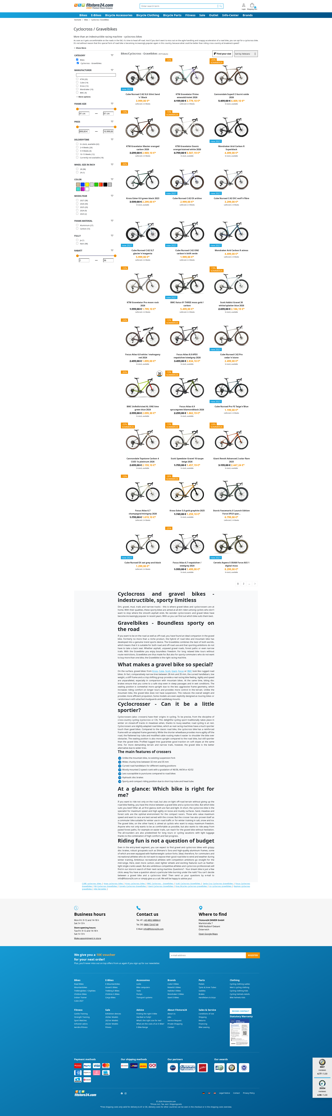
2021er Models (111, 1020)
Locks (138, 984)
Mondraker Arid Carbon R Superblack (231, 148)
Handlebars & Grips (207, 997)
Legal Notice (224, 1093)
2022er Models (111, 1024)
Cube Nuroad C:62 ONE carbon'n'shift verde (187, 252)
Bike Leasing (204, 1027)
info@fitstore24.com (153, 929)
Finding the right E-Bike (146, 1013)
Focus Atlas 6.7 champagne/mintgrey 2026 (143, 512)
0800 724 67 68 (151, 924)
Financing (203, 1024)
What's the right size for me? (148, 1020)
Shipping (203, 1017)
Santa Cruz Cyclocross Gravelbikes (218, 883)
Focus (181, 671)
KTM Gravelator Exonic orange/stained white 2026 (187, 148)
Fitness (190, 15)
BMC (189, 671)
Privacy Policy (249, 1093)
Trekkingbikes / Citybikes (85, 990)
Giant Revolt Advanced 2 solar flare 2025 (231, 460)
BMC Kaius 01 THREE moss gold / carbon (187, 304)
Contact (171, 1027)
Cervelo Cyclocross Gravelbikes (133, 886)
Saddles (202, 990)
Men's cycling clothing (239, 987)
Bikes (83, 15)
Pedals (201, 984)
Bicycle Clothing (147, 15)
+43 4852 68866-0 (152, 920)
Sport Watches (80, 1020)
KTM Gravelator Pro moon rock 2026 (143, 304)
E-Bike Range (142, 1027)
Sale (202, 15)
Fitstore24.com (169, 1101)
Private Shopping (175, 1024)
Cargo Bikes (110, 997)
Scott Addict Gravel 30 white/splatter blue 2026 (231, 304)
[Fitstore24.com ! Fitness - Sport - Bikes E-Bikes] (93, 6)
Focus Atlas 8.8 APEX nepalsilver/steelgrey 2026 (187, 356)
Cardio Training (81, 1013)
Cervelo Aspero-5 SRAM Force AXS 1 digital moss (231, 564)
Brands (248, 15)
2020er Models (111, 1017)
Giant (174, 671)
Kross (155, 671)
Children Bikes (80, 994)
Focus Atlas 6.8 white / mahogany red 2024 (142, 356)
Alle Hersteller (100, 889)
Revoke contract (240, 1011)
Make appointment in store (87, 938)
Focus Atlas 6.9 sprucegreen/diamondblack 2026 (187, 408)
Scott (167, 671)
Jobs (169, 1017)
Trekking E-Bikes (112, 990)
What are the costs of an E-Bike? (150, 1024)
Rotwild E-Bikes (174, 987)
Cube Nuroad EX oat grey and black (143, 562)
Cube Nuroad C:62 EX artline (187, 198)
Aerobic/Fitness (81, 1027)
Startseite (77, 20)
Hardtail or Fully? (143, 1017)
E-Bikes (96, 15)
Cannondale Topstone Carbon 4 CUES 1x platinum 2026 (143, 460)
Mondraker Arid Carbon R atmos (231, 250)
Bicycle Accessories (118, 15)
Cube (161, 671)
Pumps (139, 994)
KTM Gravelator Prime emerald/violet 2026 (187, 96)
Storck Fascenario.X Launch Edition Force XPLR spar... (231, 512)
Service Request (174, 1020)
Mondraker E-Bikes (176, 994)
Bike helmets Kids (237, 997)
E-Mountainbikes (112, 984)
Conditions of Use (206, 1013)
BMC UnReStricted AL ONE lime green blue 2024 (143, 408)
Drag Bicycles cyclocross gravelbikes (191, 886)
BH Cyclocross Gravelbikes (106, 886)
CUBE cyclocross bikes (92, 883)
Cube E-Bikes (173, 984)
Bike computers (143, 987)
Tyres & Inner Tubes (207, 987)
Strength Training (82, 1017)
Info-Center (230, 15)
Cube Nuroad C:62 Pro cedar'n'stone (231, 356)
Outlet (213, 15)
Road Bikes (79, 984)
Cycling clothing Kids (239, 990)
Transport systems (144, 997)
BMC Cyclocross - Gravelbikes (160, 883)
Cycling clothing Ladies (240, 984)
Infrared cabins (81, 1024)
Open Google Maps (208, 933)
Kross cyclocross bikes (135, 883)
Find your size (224, 53)
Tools (138, 990)
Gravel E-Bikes (111, 987)
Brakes (202, 994)
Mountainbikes (80, 987)
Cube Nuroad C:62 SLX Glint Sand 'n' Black (143, 96)
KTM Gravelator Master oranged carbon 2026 (142, 148)
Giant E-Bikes (173, 997)
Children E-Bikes (112, 994)
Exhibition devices (113, 1013)
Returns (202, 1020)
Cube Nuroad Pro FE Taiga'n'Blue (231, 406)
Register (253, 955)
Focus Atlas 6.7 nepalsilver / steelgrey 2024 (187, 564)
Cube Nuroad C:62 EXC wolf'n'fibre (231, 198)
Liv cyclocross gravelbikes (220, 886)
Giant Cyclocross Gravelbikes (161, 886)
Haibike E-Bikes (174, 990)
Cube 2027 (78, 1001)
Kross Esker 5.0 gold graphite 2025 (187, 510)
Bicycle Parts (172, 15)
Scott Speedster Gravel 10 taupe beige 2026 (187, 460)
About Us (171, 1013)
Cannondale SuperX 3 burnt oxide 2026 (231, 96)
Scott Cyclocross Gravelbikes (188, 883)
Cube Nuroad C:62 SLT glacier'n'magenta (143, 252)
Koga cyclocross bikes (114, 883)
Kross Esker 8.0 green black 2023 (142, 198)
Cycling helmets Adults (240, 994)
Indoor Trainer (80, 997)
